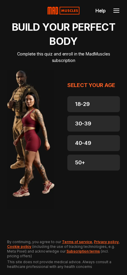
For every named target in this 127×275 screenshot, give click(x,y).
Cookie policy (19, 246)
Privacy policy (106, 242)
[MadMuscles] (63, 10)
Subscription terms (83, 251)
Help (100, 11)
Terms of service (77, 242)
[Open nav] (116, 11)
